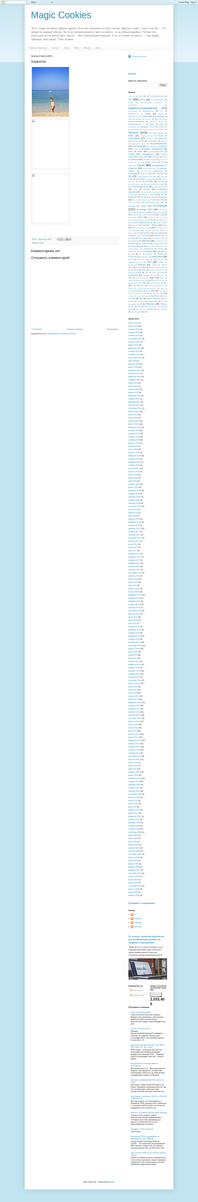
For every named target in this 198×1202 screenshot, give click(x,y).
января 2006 (134, 895)
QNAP (155, 259)
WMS (163, 306)
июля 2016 (133, 579)
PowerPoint (132, 257)
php (132, 254)
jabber (138, 230)
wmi (156, 306)
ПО (142, 141)
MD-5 (159, 238)
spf (149, 280)
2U (135, 914)
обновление (162, 138)
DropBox (144, 200)
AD (129, 176)
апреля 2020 (134, 453)
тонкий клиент (151, 162)
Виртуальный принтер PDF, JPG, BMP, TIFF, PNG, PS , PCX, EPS (147, 1046)
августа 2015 (134, 614)
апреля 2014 (134, 661)
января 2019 (134, 494)
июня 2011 (133, 766)
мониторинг (134, 138)
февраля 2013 (134, 702)
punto (139, 259)
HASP (150, 220)
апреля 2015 (134, 626)
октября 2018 (134, 503)
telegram (139, 291)
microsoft (134, 241)
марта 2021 (133, 424)
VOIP (133, 299)
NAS (147, 243)
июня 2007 (133, 883)
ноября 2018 (134, 500)
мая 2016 (132, 585)
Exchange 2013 (145, 209)
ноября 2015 (134, 604)
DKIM (155, 194)
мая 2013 (132, 693)
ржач (139, 151)
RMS (143, 267)
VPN (141, 299)
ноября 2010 (134, 788)
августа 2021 (134, 411)
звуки (157, 119)
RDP (149, 262)
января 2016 (134, 598)
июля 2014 (133, 652)
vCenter (131, 296)
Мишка (87, 48)
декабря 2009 (134, 822)
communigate (133, 194)
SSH (158, 283)
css (149, 194)
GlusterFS (145, 215)
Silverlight (146, 275)
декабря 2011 (134, 747)
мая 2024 (132, 361)
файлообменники (149, 168)
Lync (133, 238)
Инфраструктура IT (136, 124)
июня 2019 (133, 478)
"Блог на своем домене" (141, 1012)
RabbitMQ (132, 262)
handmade (132, 220)
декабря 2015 (134, 601)
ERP (162, 202)
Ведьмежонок (133, 114)
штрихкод (132, 173)
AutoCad (131, 184)
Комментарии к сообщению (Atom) (61, 334)
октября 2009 (134, 829)
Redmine (142, 265)
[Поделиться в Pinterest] (69, 239)
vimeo (139, 296)
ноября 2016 (134, 566)
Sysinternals (160, 286)
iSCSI (158, 228)
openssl (161, 249)
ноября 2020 (134, 437)
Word (130, 309)
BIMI (130, 187)
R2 (163, 259)
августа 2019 (134, 471)
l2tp (163, 233)
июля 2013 (133, 687)
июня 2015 (133, 620)
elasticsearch (150, 202)
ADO (155, 176)
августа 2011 (134, 759)
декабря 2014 (134, 636)
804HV (130, 102)
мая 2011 (132, 769)
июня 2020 (133, 449)
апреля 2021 (134, 421)
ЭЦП (142, 174)
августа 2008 (134, 857)
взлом (147, 114)
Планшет (134, 141)
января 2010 (134, 819)
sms (137, 278)
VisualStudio (155, 296)
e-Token (153, 200)
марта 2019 (133, 487)
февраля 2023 (134, 377)
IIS (166, 223)
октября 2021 (134, 405)
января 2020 (134, 459)
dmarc (149, 197)
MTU (141, 243)
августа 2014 (134, 649)
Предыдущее (112, 329)
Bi (163, 184)
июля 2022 (133, 383)
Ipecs (165, 225)
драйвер (138, 119)
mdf (165, 238)
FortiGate (159, 212)
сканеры (155, 157)
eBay (130, 202)
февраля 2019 (134, 490)
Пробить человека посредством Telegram (149, 1113)
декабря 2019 (134, 462)
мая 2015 (132, 623)
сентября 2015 (135, 611)
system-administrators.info (147, 288)
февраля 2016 (134, 595)
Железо (148, 119)
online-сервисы (133, 249)
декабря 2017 (134, 528)
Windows (150, 304)
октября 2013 (134, 677)
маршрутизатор (147, 136)
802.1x (161, 100)
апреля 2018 (134, 519)
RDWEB (161, 262)
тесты (139, 162)
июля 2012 (133, 724)
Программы (137, 146)
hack (162, 217)
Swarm (150, 286)
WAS (158, 299)
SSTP (142, 286)
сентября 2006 (135, 886)
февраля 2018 (134, 522)
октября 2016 (134, 570)
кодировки (132, 127)
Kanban (131, 233)
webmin (133, 304)
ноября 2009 (134, 826)
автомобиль (132, 105)
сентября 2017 (135, 538)
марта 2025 (133, 345)
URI (148, 293)
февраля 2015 (134, 630)
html (137, 223)
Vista (146, 296)
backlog (140, 184)
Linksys (139, 236)
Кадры (151, 124)
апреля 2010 (134, 810)
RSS (160, 267)
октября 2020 (134, 440)
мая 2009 (132, 842)
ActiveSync (160, 174)
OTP (141, 251)
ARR (140, 181)
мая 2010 (132, 807)
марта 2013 (133, 699)
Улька (66, 48)
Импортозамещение (136, 121)
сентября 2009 (135, 832)
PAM (165, 251)
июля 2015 (133, 617)
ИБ (163, 119)
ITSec (130, 230)
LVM (165, 236)
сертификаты (148, 154)
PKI (140, 254)
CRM (142, 194)
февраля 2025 (134, 348)
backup (149, 184)
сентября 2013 (135, 680)
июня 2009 (133, 838)
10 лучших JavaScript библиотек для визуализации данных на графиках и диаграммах (146, 939)
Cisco (162, 192)
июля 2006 (133, 892)
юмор (150, 174)
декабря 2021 (134, 402)
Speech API (140, 280)
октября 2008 (134, 851)
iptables (142, 228)
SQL (144, 283)
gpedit (130, 217)
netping (162, 243)
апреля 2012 (134, 734)
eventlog (131, 206)
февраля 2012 (134, 740)
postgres (149, 254)
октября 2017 (134, 535)
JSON (157, 230)
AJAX (130, 179)
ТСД (162, 162)
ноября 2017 (134, 532)
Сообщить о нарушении (141, 903)
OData (162, 246)
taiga (162, 288)
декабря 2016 (134, 563)
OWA (159, 251)
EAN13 (161, 200)
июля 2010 (133, 800)
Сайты (161, 151)
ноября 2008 (134, 848)
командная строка (147, 127)
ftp (166, 212)
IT (163, 228)
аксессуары (132, 111)
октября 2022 (134, 380)
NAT (154, 243)
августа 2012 (134, 721)
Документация (158, 116)
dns (156, 197)
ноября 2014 (134, 639)
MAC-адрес (142, 238)
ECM (138, 202)
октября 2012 (134, 715)
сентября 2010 (135, 794)
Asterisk (161, 181)
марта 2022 (133, 392)
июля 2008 (133, 861)
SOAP (162, 278)
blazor (146, 187)
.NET (141, 96)
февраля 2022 (134, 396)
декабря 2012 (134, 709)
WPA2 (151, 309)
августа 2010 (134, 797)
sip (155, 275)
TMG (153, 291)
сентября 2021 (135, 408)
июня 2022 (133, 386)
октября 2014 (134, 642)
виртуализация (134, 116)
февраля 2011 (134, 778)
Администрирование (142, 108)
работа (155, 146)
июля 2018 (133, 509)
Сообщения (137, 990)
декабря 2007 (134, 870)
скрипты (134, 159)
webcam (164, 301)
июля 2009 (133, 835)
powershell (157, 256)
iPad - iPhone (152, 225)
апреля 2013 (134, 696)
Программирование (158, 144)
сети (145, 157)
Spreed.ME (135, 283)
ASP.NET (149, 181)
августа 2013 (134, 683)
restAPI (154, 265)
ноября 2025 (134, 332)
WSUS (159, 309)
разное (164, 146)
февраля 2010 (134, 816)
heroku (164, 220)
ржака (130, 151)
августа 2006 (134, 889)
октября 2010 (134, 791)
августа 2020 (134, 443)
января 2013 (134, 706)
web (132, 301)
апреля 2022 (134, 389)
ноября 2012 (134, 712)
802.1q (153, 100)
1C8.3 (142, 99)
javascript (148, 230)
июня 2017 (133, 547)
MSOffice (131, 243)
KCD (138, 233)
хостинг (143, 171)
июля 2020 (133, 446)
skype (162, 275)
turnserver (132, 293)
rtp (166, 267)
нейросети (150, 138)
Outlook (149, 251)
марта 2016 (133, 592)
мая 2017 (132, 551)
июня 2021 (133, 418)
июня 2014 (133, 655)
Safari (144, 270)
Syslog (130, 288)
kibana (156, 233)
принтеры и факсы (138, 144)
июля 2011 (133, 762)
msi (163, 241)
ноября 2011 (134, 750)
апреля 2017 (134, 554)
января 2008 (134, 867)
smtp (144, 278)
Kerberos (147, 233)
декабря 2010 (134, 785)
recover (131, 265)
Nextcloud (132, 246)
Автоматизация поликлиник (151, 102)
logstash (157, 236)
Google (161, 215)
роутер (151, 151)
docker (164, 197)
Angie (147, 179)
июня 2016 (133, 582)
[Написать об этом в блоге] (61, 239)
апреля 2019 (134, 484)
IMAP (140, 225)
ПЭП (147, 146)
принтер (164, 141)
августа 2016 (134, 576)
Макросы (160, 133)
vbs (161, 293)
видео (160, 114)
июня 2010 (133, 804)
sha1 (162, 272)
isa (149, 228)
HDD (157, 220)
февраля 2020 (134, 456)
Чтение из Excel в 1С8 (140, 1028)
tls (147, 291)
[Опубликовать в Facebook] (67, 239)
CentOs (146, 189)
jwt (163, 230)
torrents (162, 291)
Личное (55, 48)
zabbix (142, 312)
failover (161, 209)
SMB (130, 278)
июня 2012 (133, 728)
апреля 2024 (134, 364)
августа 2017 (134, 541)
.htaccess (131, 96)
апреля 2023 (134, 373)
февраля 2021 (134, 427)
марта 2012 (133, 737)
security (138, 272)
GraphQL (151, 217)
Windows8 (148, 306)
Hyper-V (159, 223)
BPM (160, 187)
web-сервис (153, 301)
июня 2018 (133, 513)
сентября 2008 (135, 854)
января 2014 (134, 668)
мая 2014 (132, 658)
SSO (134, 286)
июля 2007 (133, 880)
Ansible (155, 179)
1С (130, 99)
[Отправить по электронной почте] (58, 239)
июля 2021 (133, 415)
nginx (141, 246)
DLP (142, 197)
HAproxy (142, 220)
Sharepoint (133, 275)
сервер (131, 154)
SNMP (152, 278)
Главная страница (37, 48)
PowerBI (160, 254)
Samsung (153, 270)
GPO (140, 217)
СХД (151, 159)
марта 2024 (133, 367)
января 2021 (134, 430)
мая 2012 (132, 731)
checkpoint (144, 192)
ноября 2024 (134, 351)
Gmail (154, 215)
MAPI (153, 238)
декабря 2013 (134, 671)
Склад (165, 157)
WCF (165, 299)
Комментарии (138, 995)
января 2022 (134, 399)
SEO (146, 272)
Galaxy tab (135, 215)
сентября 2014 (135, 646)
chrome (154, 192)
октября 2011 (134, 753)
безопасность (148, 111)
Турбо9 (131, 165)
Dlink (162, 194)
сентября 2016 (135, 573)
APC (133, 181)
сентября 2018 (135, 506)
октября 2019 (134, 468)
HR (132, 223)
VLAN (165, 296)
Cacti (135, 189)
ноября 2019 (134, 465)
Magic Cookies (61, 15)
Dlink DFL (132, 197)
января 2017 (134, 560)
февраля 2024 (134, 370)
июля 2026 (133, 323)
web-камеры (141, 301)
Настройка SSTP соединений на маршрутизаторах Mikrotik (145, 1137)
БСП (161, 111)
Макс (76, 48)
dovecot (135, 200)
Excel (143, 206)
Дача (97, 48)
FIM (137, 212)
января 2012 (134, 744)
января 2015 (134, 633)
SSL (165, 283)
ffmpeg (130, 212)
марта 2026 (133, 326)
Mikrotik (146, 241)
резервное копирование (152, 149)
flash (151, 212)
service (154, 272)
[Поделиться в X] (64, 239)
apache (164, 179)
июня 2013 (133, 690)
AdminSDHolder (143, 176)
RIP (137, 267)
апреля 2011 (134, 772)
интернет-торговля (156, 121)
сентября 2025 (135, 339)
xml (165, 309)
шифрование (158, 171)
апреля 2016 (134, 589)
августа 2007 (134, 876)
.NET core (150, 96)
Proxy (130, 259)
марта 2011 (133, 775)
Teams (130, 291)
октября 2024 (134, 355)
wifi (141, 304)
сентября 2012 (135, 718)
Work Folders (140, 309)
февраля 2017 (134, 557)
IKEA (133, 225)
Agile (162, 176)
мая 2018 (132, 516)
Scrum (162, 270)
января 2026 (134, 329)
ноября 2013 (134, 674)
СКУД (144, 159)
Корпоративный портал (139, 129)
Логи (151, 133)
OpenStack (132, 251)
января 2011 (133, 781)
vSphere (149, 299)
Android (139, 179)
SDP (130, 272)
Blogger (111, 1182)
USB (154, 293)
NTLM (148, 246)
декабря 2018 (134, 497)
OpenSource (148, 249)
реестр (135, 149)
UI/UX (141, 293)
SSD (151, 283)
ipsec (134, 228)
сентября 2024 (135, 358)
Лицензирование (158, 129)
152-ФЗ (161, 96)
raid (141, 262)
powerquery (144, 257)
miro (157, 241)
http (151, 223)
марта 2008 (133, 864)
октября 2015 (134, 608)
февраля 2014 (134, 664)
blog (153, 187)
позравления (152, 141)
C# (166, 187)
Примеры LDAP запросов (142, 1129)
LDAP (130, 236)
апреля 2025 (134, 342)
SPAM (130, 280)
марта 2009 (133, 845)
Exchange (160, 205)
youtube (134, 312)
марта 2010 (133, 813)
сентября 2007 (135, 873)
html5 (145, 223)
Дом (129, 119)
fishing (144, 212)
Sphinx (156, 280)
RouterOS (152, 267)
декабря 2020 (134, 433)
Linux (147, 236)
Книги (161, 124)
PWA (147, 259)
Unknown (138, 919)
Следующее (37, 329)
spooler (164, 280)
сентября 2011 (134, 756)
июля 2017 (133, 544)
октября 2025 (134, 335)
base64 (157, 184)
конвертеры (162, 127)
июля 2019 (133, 475)
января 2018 (134, 525)
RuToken (134, 270)
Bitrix (137, 187)
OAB (155, 246)
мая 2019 (132, 481)
